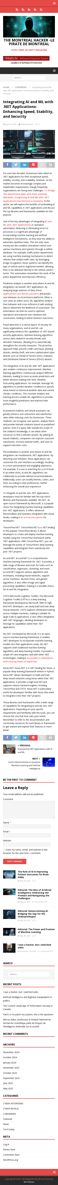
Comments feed (11, 1154)
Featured (7, 1118)
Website (7, 840)
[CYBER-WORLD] (29, 10)
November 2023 (11, 1067)
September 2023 (11, 1078)
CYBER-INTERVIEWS (13, 1103)
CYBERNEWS (9, 1113)
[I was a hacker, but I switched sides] (9, 948)
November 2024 (11, 1052)
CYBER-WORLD (11, 1108)
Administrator (27, 124)
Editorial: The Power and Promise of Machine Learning (36, 931)
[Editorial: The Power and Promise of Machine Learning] (9, 932)
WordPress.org (10, 1159)
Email (6, 831)
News (6, 1124)
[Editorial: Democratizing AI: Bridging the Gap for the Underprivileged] (9, 914)
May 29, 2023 (25, 881)
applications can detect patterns (21, 293)
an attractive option (31, 517)
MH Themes (29, 1182)
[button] (53, 3)
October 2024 (10, 1057)
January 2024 (9, 1062)
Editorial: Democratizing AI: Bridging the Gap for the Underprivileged (33, 914)
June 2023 (8, 1083)
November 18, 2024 (28, 951)
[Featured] (23, 10)
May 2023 (8, 1088)
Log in (6, 1144)
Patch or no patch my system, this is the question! (28, 1014)
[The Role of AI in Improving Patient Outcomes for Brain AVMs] (9, 874)
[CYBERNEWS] (17, 10)
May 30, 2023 (25, 920)
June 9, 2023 (11, 124)
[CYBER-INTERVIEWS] (35, 10)
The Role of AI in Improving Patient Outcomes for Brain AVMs (33, 874)
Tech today (8, 1129)
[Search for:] (29, 77)
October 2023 (10, 1072)
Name (6, 822)
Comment (8, 799)
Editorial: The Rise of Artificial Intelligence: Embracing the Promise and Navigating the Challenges (34, 894)
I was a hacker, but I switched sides (34, 946)
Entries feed (9, 1149)
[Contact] (41, 10)
